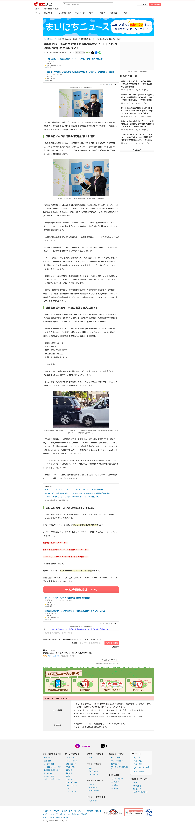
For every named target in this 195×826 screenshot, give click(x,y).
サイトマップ (54, 811)
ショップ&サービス (64, 13)
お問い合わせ (137, 786)
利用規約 (64, 811)
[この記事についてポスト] (92, 52)
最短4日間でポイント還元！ (51, 9)
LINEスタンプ (115, 782)
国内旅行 (69, 770)
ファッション (48, 773)
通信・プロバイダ (71, 785)
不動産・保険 (70, 767)
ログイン (142, 4)
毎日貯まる (48, 13)
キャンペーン (80, 13)
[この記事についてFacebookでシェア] (96, 52)
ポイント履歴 (137, 764)
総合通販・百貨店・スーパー (53, 770)
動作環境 (89, 811)
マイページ (136, 758)
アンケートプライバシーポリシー (55, 814)
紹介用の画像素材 (93, 791)
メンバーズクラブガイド (140, 792)
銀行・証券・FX (71, 764)
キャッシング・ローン (73, 761)
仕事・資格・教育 (71, 782)
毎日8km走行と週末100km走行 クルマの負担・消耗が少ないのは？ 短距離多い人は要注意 (77, 493)
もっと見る (137, 150)
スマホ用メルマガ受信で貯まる (119, 768)
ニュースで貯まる (116, 758)
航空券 (68, 776)
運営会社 (98, 811)
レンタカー (69, 779)
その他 (124, 13)
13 (89, 53)
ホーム (37, 13)
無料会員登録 (155, 4)
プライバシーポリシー (77, 811)
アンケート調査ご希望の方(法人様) (55, 817)
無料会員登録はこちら (81, 590)
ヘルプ (135, 783)
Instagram (85, 746)
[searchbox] (88, 4)
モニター (103, 13)
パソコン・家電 (49, 776)
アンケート (92, 13)
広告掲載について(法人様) (77, 814)
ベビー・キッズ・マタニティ (53, 779)
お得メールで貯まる (117, 761)
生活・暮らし (48, 758)
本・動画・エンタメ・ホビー (53, 767)
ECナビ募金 (114, 785)
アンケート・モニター (73, 788)
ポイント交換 (137, 761)
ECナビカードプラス (117, 779)
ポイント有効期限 (138, 772)
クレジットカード (71, 758)
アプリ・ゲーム (71, 791)
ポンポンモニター (93, 771)
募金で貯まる (115, 764)
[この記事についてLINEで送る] (99, 52)
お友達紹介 (114, 13)
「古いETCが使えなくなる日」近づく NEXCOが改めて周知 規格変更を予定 (72, 497)
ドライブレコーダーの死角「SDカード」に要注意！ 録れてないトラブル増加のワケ (74, 490)
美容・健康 (47, 761)
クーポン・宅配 (49, 764)
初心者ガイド (137, 789)
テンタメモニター (93, 774)
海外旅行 (69, 773)
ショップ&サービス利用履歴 (141, 768)
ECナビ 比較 (114, 788)
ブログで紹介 (92, 788)
